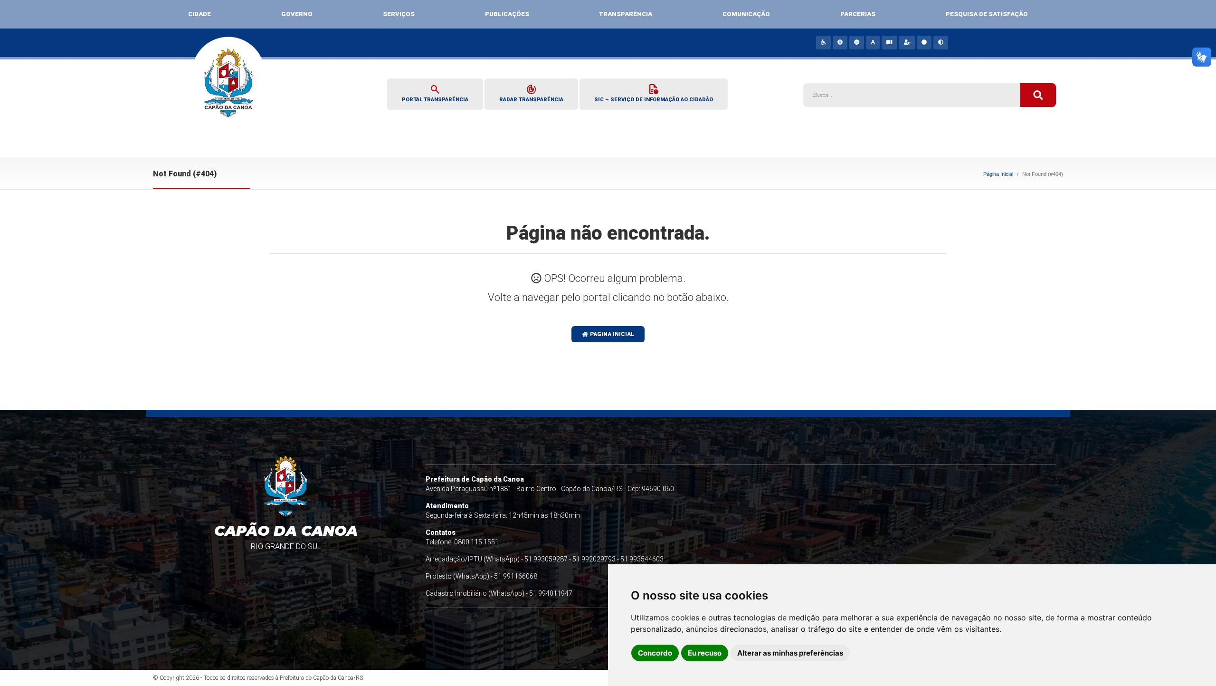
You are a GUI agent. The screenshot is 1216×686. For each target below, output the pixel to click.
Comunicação (746, 14)
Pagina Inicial (611, 334)
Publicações (507, 14)
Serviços (399, 14)
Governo (297, 14)
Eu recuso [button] (705, 652)
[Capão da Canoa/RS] (228, 89)
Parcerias (857, 14)
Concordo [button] (655, 652)
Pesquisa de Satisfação (987, 14)
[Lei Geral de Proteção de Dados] (906, 42)
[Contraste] (940, 42)
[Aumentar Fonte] (839, 42)
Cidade (199, 14)
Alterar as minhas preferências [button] (790, 652)
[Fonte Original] (872, 42)
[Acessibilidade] (823, 42)
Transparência (625, 14)
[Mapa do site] (889, 42)
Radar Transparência (531, 93)
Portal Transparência (435, 93)
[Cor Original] (923, 42)
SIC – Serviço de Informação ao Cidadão (653, 93)
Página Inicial (998, 174)
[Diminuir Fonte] (856, 42)
